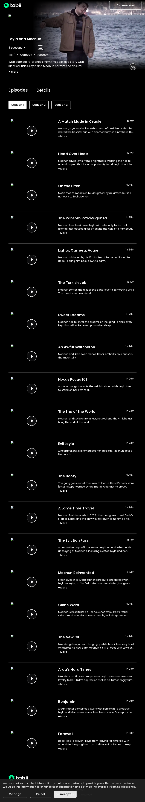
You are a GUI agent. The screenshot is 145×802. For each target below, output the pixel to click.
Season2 (39, 105)
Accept (65, 794)
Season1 (17, 105)
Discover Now (125, 5)
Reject (40, 794)
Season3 (61, 105)
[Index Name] (32, 130)
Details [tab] (43, 90)
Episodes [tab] (18, 90)
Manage (15, 794)
